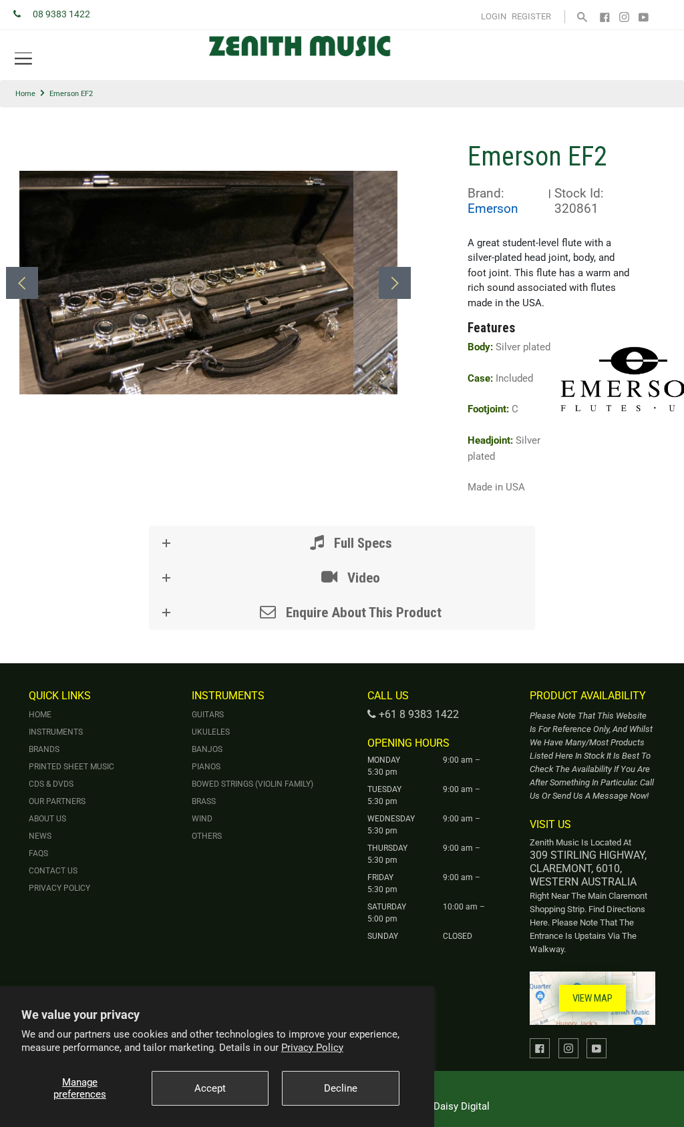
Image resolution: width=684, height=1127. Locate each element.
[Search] (582, 16)
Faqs (38, 853)
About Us (47, 818)
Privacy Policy (312, 1048)
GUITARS (208, 714)
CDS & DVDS (51, 784)
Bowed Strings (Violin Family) (252, 784)
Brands (44, 749)
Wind (202, 818)
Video (362, 578)
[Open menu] (23, 59)
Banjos (207, 749)
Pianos (206, 766)
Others (207, 836)
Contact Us (53, 870)
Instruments (56, 732)
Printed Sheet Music (71, 766)
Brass (204, 801)
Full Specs (361, 543)
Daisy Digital (462, 1106)
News (40, 836)
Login (493, 16)
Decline (340, 1088)
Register (531, 16)
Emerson (493, 209)
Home (25, 93)
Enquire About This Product (362, 613)
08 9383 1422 (61, 14)
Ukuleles (211, 732)
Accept (210, 1088)
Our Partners (57, 801)
